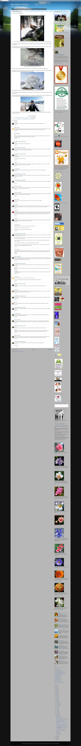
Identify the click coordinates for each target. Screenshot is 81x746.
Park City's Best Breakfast (58, 674)
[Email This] (31, 117)
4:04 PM (15, 177)
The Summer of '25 (61, 640)
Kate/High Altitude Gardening (19, 141)
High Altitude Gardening (19, 4)
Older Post (50, 349)
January (57, 715)
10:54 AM (15, 338)
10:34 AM (15, 230)
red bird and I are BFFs (36, 41)
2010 (56, 700)
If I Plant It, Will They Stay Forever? (61, 729)
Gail (15, 122)
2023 (56, 688)
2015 (56, 694)
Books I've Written (43, 9)
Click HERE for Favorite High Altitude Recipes (61, 425)
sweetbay (15, 168)
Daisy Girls (60, 634)
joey (15, 218)
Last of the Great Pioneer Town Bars (60, 672)
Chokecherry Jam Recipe (62, 624)
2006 (56, 739)
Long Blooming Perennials (20, 9)
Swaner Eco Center (57, 681)
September (58, 705)
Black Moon (58, 716)
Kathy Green (16, 319)
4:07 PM (15, 183)
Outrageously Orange (61, 655)
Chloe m (15, 276)
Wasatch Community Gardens (59, 682)
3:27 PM (15, 171)
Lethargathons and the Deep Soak (61, 720)
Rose (15, 210)
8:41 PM (15, 293)
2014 (56, 695)
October (57, 704)
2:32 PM (15, 159)
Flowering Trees (60, 660)
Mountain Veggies (28, 9)
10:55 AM (15, 253)
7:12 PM (15, 196)
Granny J (15, 199)
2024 (56, 687)
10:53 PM (15, 304)
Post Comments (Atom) (19, 351)
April (57, 711)
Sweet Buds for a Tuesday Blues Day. (61, 724)
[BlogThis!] (32, 117)
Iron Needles (16, 313)
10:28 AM (15, 332)
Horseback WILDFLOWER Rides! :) (60, 673)
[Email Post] (29, 117)
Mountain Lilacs (60, 645)
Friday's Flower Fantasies (60, 721)
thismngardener (16, 192)
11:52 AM (15, 124)
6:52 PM (15, 189)
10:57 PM (15, 310)
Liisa (15, 204)
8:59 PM (15, 299)
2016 (56, 693)
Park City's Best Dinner (58, 675)
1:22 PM (15, 260)
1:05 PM (15, 138)
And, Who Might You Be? (60, 717)
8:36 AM (15, 316)
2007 (56, 738)
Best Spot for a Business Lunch (59, 671)
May (57, 710)
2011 (56, 699)
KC (16, 44)
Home (13, 9)
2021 (56, 689)
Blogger (58, 743)
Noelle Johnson (17, 186)
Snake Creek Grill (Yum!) (58, 680)
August (57, 706)
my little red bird (37, 46)
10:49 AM (15, 246)
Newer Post (14, 349)
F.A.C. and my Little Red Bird (60, 730)
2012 (56, 698)
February (57, 714)
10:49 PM (15, 201)
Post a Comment (15, 345)
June (57, 709)
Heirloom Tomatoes (35, 9)
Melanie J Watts (16, 256)
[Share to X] (33, 117)
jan (14, 162)
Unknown (15, 127)
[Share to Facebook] (34, 117)
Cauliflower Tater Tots (61, 618)
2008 (56, 737)
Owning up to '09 (58, 731)
